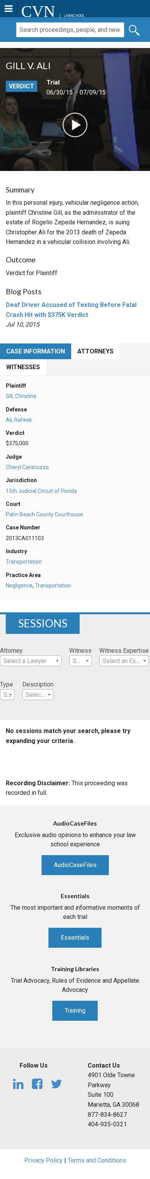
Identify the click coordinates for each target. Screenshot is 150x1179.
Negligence (19, 585)
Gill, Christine (21, 396)
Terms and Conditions (97, 1160)
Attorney (11, 650)
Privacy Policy (43, 1160)
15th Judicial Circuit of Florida (41, 491)
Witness (80, 650)
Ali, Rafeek (19, 420)
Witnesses (23, 367)
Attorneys (95, 351)
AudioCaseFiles (75, 865)
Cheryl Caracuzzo (27, 467)
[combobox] (31, 660)
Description (37, 684)
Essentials (75, 937)
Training (75, 1010)
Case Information (35, 351)
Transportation (24, 562)
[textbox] (30, 661)
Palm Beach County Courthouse (44, 514)
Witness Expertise (124, 650)
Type (6, 684)
